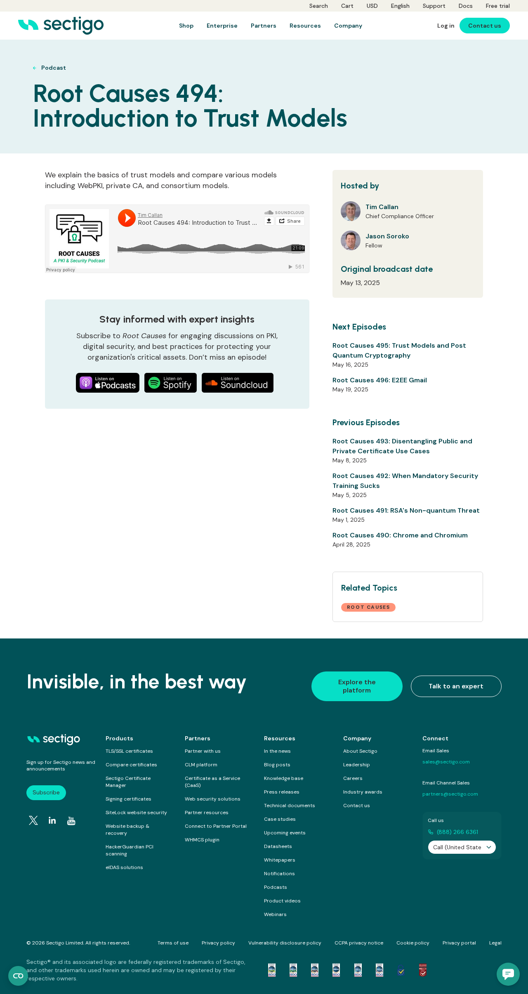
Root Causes (368, 607)
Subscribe (46, 792)
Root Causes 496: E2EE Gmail (379, 380)
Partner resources (207, 812)
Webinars (275, 914)
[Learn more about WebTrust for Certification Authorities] (293, 970)
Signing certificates (128, 799)
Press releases (281, 792)
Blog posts (277, 764)
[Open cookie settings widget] (18, 976)
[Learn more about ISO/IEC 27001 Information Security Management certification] (423, 970)
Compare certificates (131, 764)
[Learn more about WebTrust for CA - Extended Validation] (314, 970)
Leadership (356, 764)
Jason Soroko (387, 236)
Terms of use (173, 943)
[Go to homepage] (61, 25)
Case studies (280, 819)
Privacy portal (459, 943)
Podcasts (275, 887)
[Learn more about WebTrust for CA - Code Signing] (379, 970)
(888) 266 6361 (457, 832)
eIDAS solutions (124, 867)
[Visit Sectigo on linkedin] (52, 820)
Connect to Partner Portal (216, 826)
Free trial (498, 5)
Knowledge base (283, 778)
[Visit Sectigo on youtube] (71, 821)
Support (434, 5)
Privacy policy (218, 943)
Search (318, 5)
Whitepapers (279, 860)
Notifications (279, 873)
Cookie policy (412, 943)
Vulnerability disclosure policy (284, 943)
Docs (466, 5)
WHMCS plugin (202, 839)
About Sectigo (360, 751)
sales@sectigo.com (446, 761)
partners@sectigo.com (450, 794)
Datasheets (278, 846)
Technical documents (289, 805)
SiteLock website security (136, 812)
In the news (277, 751)
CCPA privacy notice (359, 943)
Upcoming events (285, 832)
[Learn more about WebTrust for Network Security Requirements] (272, 970)
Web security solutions (212, 799)
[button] (508, 974)
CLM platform (201, 764)
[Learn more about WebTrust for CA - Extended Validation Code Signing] (336, 970)
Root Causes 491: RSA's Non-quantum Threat (406, 510)
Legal (495, 943)
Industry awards (362, 792)
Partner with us (203, 751)
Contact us (356, 805)
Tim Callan (381, 207)
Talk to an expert (456, 686)
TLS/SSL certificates (129, 751)
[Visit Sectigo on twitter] (33, 820)
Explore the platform (357, 686)
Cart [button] (347, 5)
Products (119, 738)
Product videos (282, 900)
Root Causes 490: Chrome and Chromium (400, 535)
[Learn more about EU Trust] (401, 970)
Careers (353, 778)
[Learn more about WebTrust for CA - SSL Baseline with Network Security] (358, 970)
